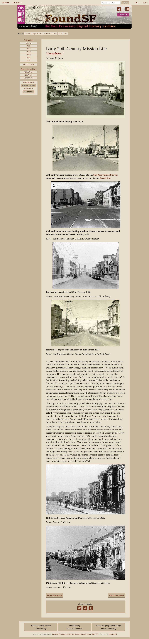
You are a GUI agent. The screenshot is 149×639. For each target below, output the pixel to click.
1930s (29, 54)
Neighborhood (36, 34)
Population (46, 34)
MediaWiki (113, 634)
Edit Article (28, 75)
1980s (29, 57)
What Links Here (28, 64)
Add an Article (28, 72)
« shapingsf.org (28, 26)
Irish (28, 60)
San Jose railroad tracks (105, 174)
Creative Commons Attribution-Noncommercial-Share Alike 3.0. (75, 634)
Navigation (16, 2)
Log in (145, 2)
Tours (60, 34)
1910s (29, 49)
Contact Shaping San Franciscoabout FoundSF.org (108, 627)
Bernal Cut (105, 178)
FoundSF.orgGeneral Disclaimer (74, 627)
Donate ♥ (123, 15)
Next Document (116, 595)
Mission (28, 43)
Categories (28, 40)
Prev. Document (55, 595)
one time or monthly (28, 85)
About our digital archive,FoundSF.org (41, 627)
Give (65, 34)
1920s (29, 52)
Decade (27, 34)
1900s (29, 46)
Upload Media (28, 78)
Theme (54, 34)
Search (125, 3)
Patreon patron (28, 91)
